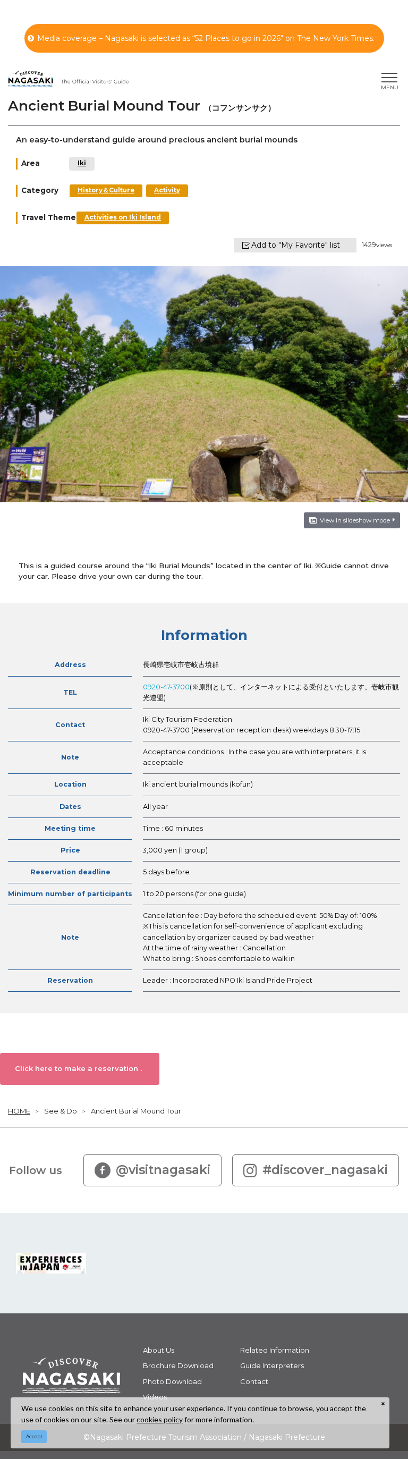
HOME (19, 1111)
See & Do (60, 1111)
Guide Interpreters (272, 1365)
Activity (167, 190)
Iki (82, 163)
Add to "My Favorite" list (295, 245)
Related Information (274, 1350)
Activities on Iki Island (122, 217)
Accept (34, 1436)
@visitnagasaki (163, 1169)
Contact (254, 1381)
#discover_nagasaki (325, 1169)
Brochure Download (178, 1365)
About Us (158, 1350)
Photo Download (172, 1381)
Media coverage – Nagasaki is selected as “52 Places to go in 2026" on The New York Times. (206, 38)
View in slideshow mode (355, 520)
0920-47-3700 (166, 687)
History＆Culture (106, 190)
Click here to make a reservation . (78, 1068)
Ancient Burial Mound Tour (136, 1111)
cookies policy (160, 1419)
